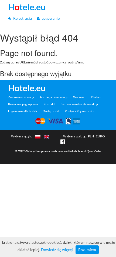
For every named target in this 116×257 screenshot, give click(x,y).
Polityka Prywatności (79, 111)
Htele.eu (27, 7)
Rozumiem (87, 249)
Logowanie (50, 18)
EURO (100, 136)
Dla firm (96, 97)
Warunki (79, 97)
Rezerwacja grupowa (23, 104)
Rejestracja (22, 18)
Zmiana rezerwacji (21, 97)
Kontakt (49, 104)
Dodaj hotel (51, 111)
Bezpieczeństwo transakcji (79, 104)
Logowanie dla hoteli (22, 111)
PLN (91, 136)
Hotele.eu (27, 88)
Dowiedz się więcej (57, 249)
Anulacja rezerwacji (53, 97)
